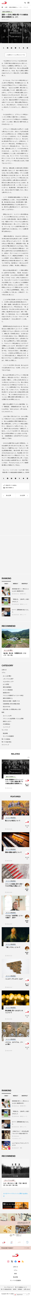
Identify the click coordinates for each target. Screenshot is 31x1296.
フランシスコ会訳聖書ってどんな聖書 (13, 718)
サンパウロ (5, 730)
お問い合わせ (27, 1289)
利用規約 (20, 1289)
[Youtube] (19, 1261)
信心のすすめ (6, 706)
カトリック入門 (7, 715)
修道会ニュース (23, 604)
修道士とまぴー (7, 721)
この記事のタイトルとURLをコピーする (15, 54)
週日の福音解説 (7, 687)
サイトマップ (5, 744)
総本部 (14, 1289)
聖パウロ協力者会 (6, 742)
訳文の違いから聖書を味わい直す (12, 709)
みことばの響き (7, 676)
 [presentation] (28, 757)
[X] (12, 1261)
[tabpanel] (15, 643)
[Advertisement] (15, 517)
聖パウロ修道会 (12, 485)
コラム (3, 672)
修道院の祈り (23, 593)
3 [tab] (17, 1176)
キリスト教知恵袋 (8, 690)
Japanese (19, 1294)
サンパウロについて (9, 1287)
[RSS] (23, 1261)
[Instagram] (8, 1261)
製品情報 (5, 733)
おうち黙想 (6, 684)
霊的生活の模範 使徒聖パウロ (11, 701)
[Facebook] (15, 1261)
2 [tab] (15, 1176)
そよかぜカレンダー (8, 681)
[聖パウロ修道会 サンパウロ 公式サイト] (4, 2)
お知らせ (4, 669)
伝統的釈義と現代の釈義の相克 (11, 703)
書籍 (21, 1148)
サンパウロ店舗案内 (8, 736)
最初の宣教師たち (10, 487)
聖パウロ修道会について (21, 1287)
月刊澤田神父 (6, 724)
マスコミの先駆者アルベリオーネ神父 (13, 695)
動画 (3, 712)
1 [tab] (14, 1176)
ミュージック (6, 727)
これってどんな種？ (8, 678)
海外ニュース (23, 614)
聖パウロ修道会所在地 (6, 1289)
